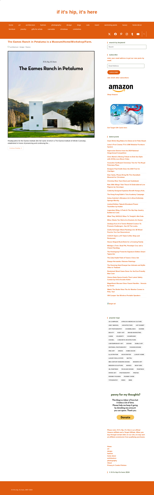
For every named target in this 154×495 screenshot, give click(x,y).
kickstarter (126, 354)
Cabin (111, 336)
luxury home (139, 354)
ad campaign (113, 321)
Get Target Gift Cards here (117, 128)
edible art (139, 343)
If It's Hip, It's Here (77, 12)
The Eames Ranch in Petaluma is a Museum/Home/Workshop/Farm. (50, 41)
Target (126, 432)
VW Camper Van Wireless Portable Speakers (123, 295)
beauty (111, 332)
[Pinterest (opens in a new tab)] (122, 34)
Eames (28, 47)
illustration (113, 354)
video (123, 380)
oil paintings (113, 369)
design (22, 47)
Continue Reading (17, 148)
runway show (129, 376)
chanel (111, 340)
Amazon (110, 432)
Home (109, 446)
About (109, 463)
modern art (137, 362)
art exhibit (140, 325)
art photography (115, 329)
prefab (136, 373)
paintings (140, 369)
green (120, 351)
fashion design (135, 347)
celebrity (120, 336)
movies (128, 365)
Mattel (129, 358)
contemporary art (116, 343)
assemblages (130, 329)
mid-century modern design (119, 362)
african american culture (131, 321)
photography (125, 373)
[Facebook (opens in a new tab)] (116, 34)
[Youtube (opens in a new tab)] (139, 34)
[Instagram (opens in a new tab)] (127, 34)
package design (128, 369)
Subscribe (113, 72)
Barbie (141, 329)
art (108, 449)
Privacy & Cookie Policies (117, 465)
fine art (112, 351)
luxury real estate (116, 358)
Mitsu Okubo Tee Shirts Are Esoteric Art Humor (125, 220)
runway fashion (115, 376)
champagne (131, 336)
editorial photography (117, 347)
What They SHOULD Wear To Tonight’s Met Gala (125, 216)
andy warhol (114, 325)
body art (120, 332)
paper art (112, 373)
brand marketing (134, 332)
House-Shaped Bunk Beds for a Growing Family (125, 242)
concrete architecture (127, 340)
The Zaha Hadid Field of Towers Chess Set (123, 258)
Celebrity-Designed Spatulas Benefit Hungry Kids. (126, 191)
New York (138, 365)
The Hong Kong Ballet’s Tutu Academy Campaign (125, 194)
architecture (14, 47)
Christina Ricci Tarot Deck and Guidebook (123, 181)
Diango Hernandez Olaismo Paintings (121, 261)
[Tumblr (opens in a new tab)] (133, 34)
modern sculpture (116, 365)
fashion (110, 453)
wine (130, 380)
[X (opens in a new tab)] (110, 34)
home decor (130, 351)
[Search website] (144, 34)
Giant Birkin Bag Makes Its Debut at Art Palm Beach (126, 141)
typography (113, 380)
